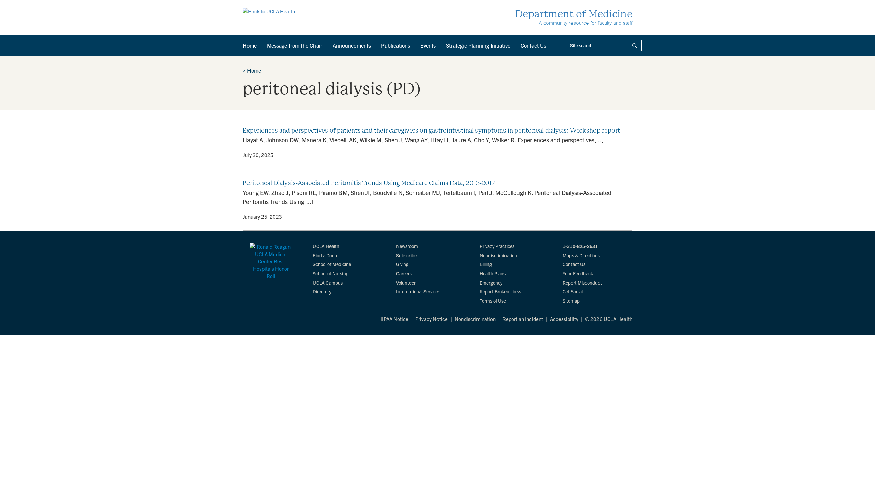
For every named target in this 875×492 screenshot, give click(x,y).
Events (428, 45)
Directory (322, 291)
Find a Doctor (326, 255)
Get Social (573, 291)
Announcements (352, 45)
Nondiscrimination (498, 255)
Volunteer (406, 282)
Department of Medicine (573, 14)
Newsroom (407, 246)
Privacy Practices (497, 246)
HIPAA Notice (393, 319)
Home (250, 45)
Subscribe (406, 255)
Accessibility (564, 319)
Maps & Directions (581, 255)
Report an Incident (522, 319)
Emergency (491, 282)
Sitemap (571, 301)
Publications (395, 45)
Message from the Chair (294, 45)
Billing (486, 264)
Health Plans (493, 273)
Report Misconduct (582, 282)
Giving (402, 264)
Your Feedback (578, 273)
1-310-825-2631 (580, 246)
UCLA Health (326, 246)
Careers (404, 273)
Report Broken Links (500, 291)
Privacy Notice (431, 319)
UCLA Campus (328, 282)
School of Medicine (332, 264)
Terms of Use (493, 301)
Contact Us (533, 45)
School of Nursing (330, 273)
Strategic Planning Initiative (478, 45)
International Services (418, 291)
